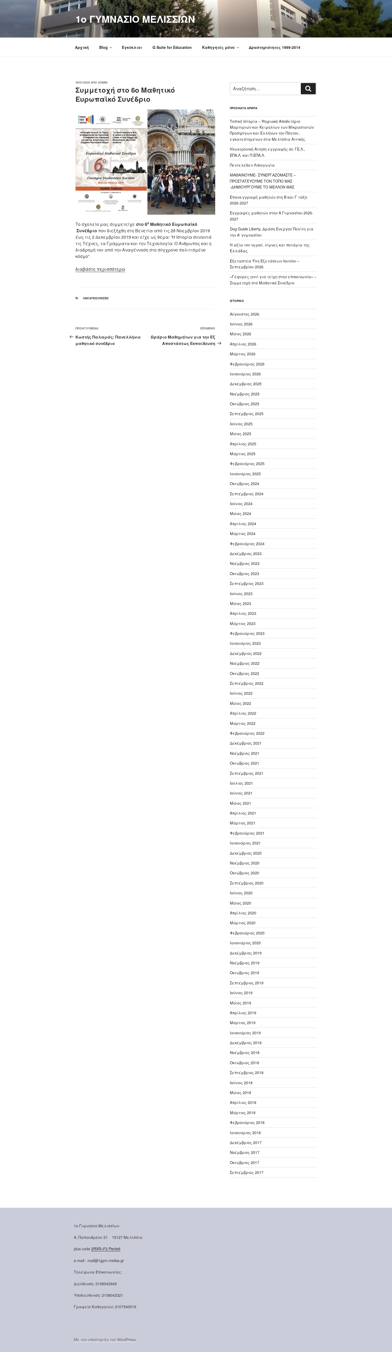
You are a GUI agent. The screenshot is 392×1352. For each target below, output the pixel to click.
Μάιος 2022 (240, 703)
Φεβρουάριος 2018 (247, 1122)
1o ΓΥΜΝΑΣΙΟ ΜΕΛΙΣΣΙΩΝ (135, 19)
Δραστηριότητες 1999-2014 (274, 47)
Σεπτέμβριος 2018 (246, 1072)
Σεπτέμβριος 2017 (246, 1172)
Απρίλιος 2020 (243, 912)
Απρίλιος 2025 (243, 443)
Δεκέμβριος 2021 (246, 743)
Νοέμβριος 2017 (244, 1152)
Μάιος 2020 (240, 903)
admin (102, 82)
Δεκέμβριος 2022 (246, 653)
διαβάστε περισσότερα (100, 269)
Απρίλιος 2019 (243, 1012)
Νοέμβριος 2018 (244, 1052)
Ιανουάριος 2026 (245, 373)
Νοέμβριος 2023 (244, 563)
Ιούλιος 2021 (241, 783)
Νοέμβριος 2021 (244, 753)
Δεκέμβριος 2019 (246, 953)
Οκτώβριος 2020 (244, 872)
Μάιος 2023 (240, 603)
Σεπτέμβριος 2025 (246, 413)
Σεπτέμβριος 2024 (246, 493)
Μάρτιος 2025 (242, 453)
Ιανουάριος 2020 (245, 942)
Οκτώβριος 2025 (244, 403)
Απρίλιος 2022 (243, 713)
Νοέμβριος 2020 (244, 863)
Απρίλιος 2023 (243, 613)
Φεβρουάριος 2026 (247, 364)
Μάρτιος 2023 (242, 623)
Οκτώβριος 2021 (244, 763)
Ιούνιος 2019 (241, 992)
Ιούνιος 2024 (241, 503)
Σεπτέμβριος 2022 (246, 683)
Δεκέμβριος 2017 (246, 1142)
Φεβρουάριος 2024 (247, 543)
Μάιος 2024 (240, 513)
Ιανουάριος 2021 (245, 843)
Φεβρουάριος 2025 (247, 463)
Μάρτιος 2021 (242, 823)
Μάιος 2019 (240, 1002)
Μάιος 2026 (240, 333)
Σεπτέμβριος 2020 (246, 883)
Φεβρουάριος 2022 (247, 733)
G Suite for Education (172, 47)
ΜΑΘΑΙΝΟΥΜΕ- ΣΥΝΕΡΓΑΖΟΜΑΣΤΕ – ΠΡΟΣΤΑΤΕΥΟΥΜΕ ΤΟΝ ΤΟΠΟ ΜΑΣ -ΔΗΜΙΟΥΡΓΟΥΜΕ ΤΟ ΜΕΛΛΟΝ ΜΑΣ (263, 181)
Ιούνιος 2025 (241, 423)
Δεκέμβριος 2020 (246, 853)
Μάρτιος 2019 (242, 1022)
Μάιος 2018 (240, 1092)
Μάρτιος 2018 (242, 1112)
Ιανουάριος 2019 (245, 1032)
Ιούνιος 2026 (241, 324)
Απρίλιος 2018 (243, 1102)
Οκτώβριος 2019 (244, 972)
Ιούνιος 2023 (241, 593)
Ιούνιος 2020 (241, 892)
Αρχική (82, 47)
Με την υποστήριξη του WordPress (105, 1339)
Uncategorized (96, 298)
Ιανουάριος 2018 (245, 1132)
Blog (103, 47)
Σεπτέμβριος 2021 (246, 773)
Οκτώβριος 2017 (244, 1162)
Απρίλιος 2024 (243, 523)
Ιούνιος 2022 (241, 693)
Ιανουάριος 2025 (245, 473)
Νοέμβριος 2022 (244, 663)
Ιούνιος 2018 (241, 1082)
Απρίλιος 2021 (243, 813)
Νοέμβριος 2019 (244, 962)
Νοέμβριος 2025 (244, 393)
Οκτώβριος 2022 (244, 673)
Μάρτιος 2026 (242, 353)
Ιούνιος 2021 (241, 793)
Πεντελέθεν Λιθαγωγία (252, 165)
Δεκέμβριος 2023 (246, 553)
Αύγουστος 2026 (244, 314)
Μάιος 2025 (240, 433)
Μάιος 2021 (240, 803)
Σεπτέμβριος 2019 (246, 982)
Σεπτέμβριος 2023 (246, 583)
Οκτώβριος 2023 (244, 573)
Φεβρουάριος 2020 (247, 933)
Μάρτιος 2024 (242, 533)
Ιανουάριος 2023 (245, 643)
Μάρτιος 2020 (242, 922)
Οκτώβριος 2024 (244, 483)
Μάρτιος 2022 (242, 723)
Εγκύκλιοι (132, 47)
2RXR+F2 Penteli (105, 1248)
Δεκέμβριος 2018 (246, 1042)
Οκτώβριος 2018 (244, 1062)
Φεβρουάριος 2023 (247, 633)
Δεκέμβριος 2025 (246, 383)
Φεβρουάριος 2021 (247, 833)
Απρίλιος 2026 (243, 344)
